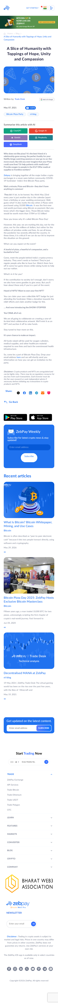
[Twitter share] (18, 393)
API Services (12, 785)
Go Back (13, 402)
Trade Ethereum (14, 795)
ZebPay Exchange (15, 780)
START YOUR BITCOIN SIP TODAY (47, 22)
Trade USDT (12, 800)
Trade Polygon (13, 805)
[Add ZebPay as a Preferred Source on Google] (46, 100)
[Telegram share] (37, 393)
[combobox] (14, 762)
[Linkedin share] (30, 393)
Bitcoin (29, 205)
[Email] (43, 393)
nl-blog (33, 114)
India (45, 7)
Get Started (32, 8)
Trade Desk (20, 99)
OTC (9, 810)
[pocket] (49, 393)
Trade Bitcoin (13, 790)
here (19, 357)
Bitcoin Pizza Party (14, 114)
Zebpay (7, 175)
